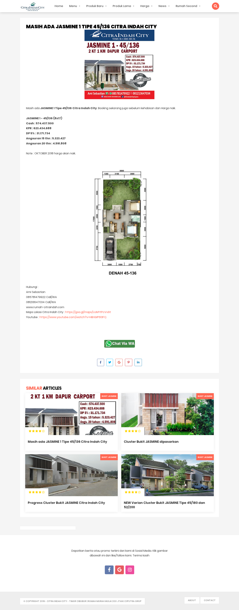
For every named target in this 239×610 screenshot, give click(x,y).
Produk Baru (94, 6)
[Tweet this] (109, 362)
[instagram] (129, 569)
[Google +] (119, 569)
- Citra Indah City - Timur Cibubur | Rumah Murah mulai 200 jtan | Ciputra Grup (93, 601)
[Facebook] (109, 569)
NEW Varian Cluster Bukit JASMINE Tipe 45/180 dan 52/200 (164, 505)
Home (59, 6)
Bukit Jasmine (109, 396)
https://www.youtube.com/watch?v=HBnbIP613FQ (73, 317)
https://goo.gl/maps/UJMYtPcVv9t (88, 312)
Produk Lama (122, 6)
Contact (210, 600)
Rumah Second (186, 6)
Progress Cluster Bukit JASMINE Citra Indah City (66, 503)
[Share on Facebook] (100, 362)
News (162, 6)
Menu (73, 6)
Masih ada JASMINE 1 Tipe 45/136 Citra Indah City (67, 441)
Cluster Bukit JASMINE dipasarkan (151, 441)
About (192, 600)
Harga (144, 6)
